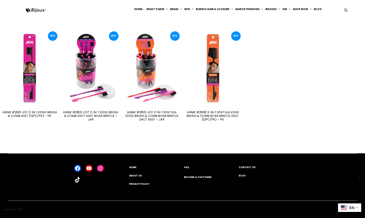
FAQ (186, 167)
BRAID (174, 9)
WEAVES (271, 9)
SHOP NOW (300, 9)
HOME (132, 167)
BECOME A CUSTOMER (198, 177)
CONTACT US (247, 167)
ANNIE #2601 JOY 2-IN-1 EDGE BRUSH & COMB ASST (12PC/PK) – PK (29, 114)
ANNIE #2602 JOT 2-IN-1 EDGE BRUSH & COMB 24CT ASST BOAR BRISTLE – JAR (90, 116)
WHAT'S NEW (155, 9)
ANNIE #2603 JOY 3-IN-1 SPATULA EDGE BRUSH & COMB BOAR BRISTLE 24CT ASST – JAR (151, 116)
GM (284, 9)
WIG (187, 9)
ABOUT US (135, 175)
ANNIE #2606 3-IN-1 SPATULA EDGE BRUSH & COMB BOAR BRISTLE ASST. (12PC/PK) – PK (212, 116)
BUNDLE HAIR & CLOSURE (212, 9)
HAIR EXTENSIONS (247, 9)
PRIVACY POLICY (139, 184)
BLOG (318, 9)
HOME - (139, 9)
